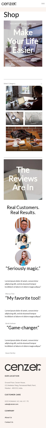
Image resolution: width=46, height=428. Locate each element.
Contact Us (9, 422)
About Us (8, 417)
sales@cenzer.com (11, 404)
